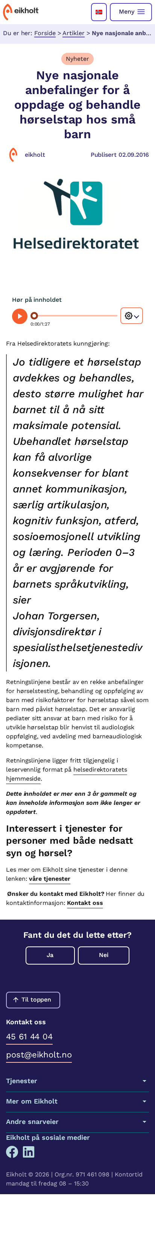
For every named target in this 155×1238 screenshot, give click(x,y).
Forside (44, 33)
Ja (50, 955)
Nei (103, 955)
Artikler (73, 33)
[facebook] (12, 1152)
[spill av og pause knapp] (19, 316)
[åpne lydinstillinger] (131, 315)
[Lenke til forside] (21, 12)
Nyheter (77, 58)
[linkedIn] (29, 1152)
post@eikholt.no (39, 1054)
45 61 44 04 (29, 1036)
